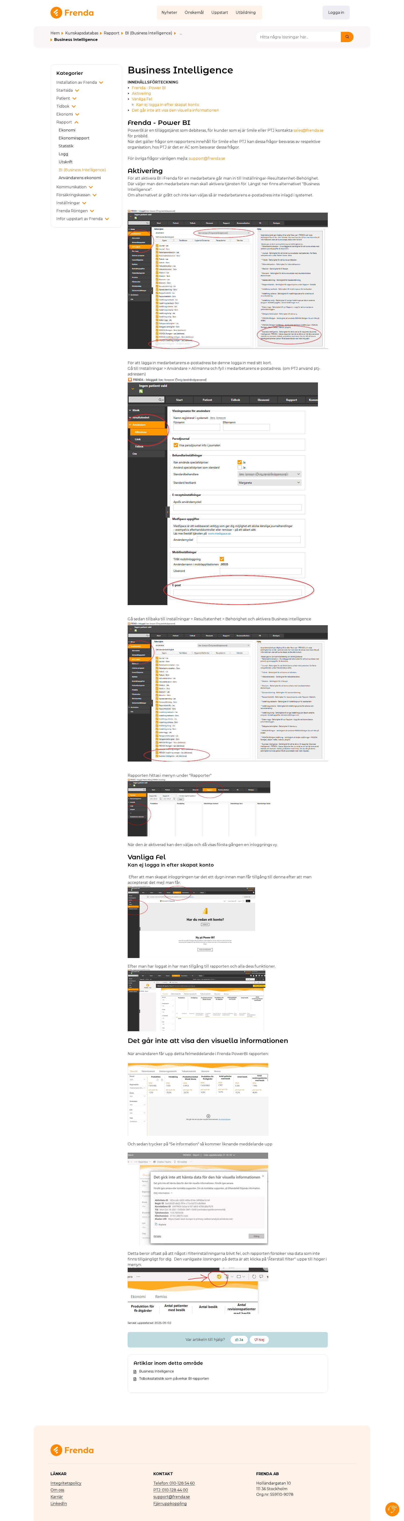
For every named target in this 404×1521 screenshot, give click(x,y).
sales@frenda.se (308, 130)
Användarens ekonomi (80, 178)
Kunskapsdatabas (81, 33)
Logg (63, 154)
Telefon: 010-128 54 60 (174, 1483)
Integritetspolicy (65, 1483)
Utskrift (66, 162)
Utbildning (246, 12)
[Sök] (347, 37)
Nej (261, 1340)
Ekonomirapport (74, 138)
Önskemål (194, 12)
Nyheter (169, 12)
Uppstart (219, 12)
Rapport (111, 33)
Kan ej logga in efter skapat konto (167, 104)
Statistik (66, 146)
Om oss (57, 1490)
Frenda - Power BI (149, 88)
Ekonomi (67, 130)
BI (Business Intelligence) (148, 33)
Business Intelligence (156, 1371)
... (181, 33)
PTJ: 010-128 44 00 (170, 1490)
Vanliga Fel (142, 99)
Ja (241, 1340)
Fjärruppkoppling (170, 1503)
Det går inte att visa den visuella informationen (175, 110)
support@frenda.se (207, 158)
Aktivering (141, 93)
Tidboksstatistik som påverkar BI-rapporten (174, 1378)
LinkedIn (58, 1503)
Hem (55, 33)
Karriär (56, 1497)
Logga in (336, 12)
